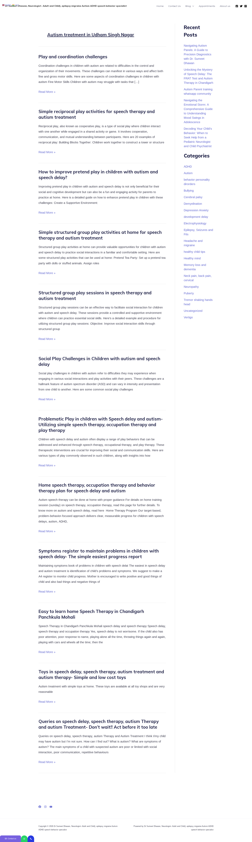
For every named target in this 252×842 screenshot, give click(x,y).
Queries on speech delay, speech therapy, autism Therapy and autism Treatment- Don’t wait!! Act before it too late (98, 724)
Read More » (46, 91)
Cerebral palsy (193, 197)
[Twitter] (241, 6)
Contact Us (174, 6)
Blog (188, 6)
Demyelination (193, 203)
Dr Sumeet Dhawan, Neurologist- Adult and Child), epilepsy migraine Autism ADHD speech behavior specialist (66, 6)
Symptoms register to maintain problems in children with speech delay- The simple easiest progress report (98, 553)
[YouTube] (51, 806)
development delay (196, 216)
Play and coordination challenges (72, 56)
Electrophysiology (195, 223)
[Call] (31, 838)
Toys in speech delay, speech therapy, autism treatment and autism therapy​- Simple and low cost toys (101, 674)
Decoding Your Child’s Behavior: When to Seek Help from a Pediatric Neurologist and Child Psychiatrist (198, 137)
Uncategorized (193, 310)
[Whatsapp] (24, 838)
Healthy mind (192, 258)
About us (225, 6)
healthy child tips (194, 251)
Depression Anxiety (196, 210)
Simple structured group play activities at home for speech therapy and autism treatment (100, 235)
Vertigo (188, 317)
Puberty (189, 293)
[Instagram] (245, 6)
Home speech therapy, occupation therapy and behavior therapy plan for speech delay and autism (96, 487)
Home (160, 6)
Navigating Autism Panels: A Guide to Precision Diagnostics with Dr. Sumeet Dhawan (197, 54)
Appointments (207, 6)
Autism (188, 173)
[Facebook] (237, 6)
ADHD (188, 166)
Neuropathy (191, 286)
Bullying (189, 190)
